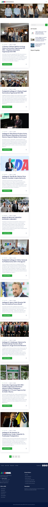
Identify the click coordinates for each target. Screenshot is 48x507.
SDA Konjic (3, 490)
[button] (3, 32)
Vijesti (11, 44)
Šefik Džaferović (28, 478)
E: (5, 482)
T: (5, 481)
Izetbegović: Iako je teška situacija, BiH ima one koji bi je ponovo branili (14, 303)
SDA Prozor (3, 493)
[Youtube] (47, 465)
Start (1, 12)
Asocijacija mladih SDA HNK (30, 481)
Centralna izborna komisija (30, 483)
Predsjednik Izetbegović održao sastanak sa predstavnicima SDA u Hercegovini (14, 261)
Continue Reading (6, 64)
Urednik (14, 44)
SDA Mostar (3, 488)
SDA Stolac (3, 497)
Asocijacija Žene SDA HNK (29, 479)
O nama (2, 465)
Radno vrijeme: (4, 478)
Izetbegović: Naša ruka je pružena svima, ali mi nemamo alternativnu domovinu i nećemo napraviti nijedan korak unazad (14, 135)
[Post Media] (14, 120)
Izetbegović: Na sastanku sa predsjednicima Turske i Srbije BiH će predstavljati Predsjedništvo (13, 434)
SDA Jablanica (3, 492)
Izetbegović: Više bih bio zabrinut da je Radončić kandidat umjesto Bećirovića (14, 177)
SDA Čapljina (3, 495)
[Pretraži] (46, 25)
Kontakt (16, 465)
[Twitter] (45, 465)
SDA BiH (26, 474)
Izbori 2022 (7, 465)
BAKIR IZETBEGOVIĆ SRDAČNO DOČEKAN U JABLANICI (12, 218)
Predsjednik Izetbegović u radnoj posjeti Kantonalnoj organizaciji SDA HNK (14, 92)
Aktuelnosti (12, 465)
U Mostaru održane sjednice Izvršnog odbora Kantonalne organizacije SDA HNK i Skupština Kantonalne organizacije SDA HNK (13, 49)
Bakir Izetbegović (28, 476)
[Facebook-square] (43, 465)
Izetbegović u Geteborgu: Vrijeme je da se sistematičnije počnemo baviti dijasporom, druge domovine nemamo (14, 343)
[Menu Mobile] (46, 2)
